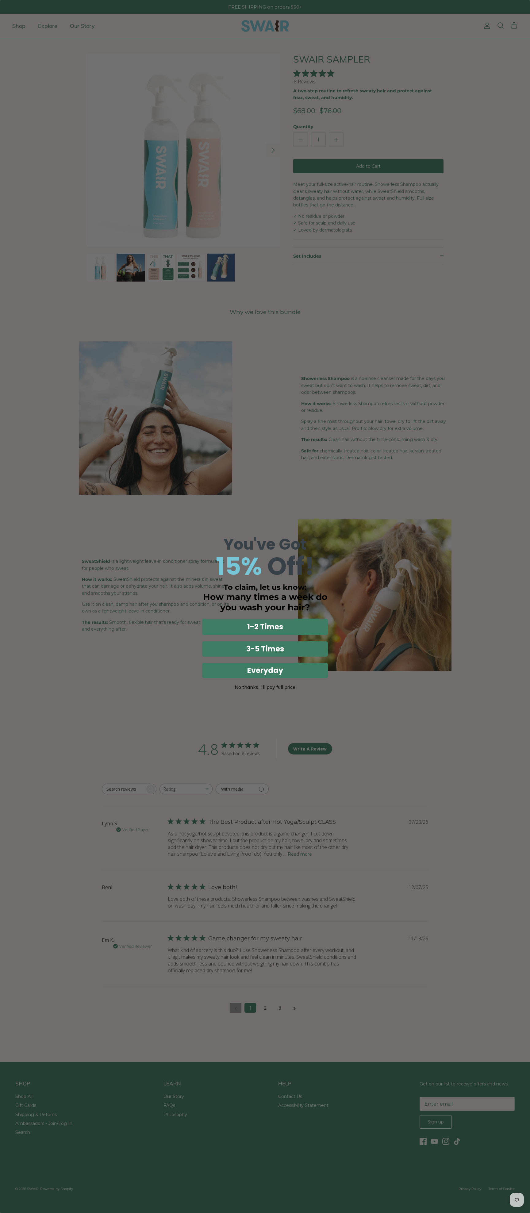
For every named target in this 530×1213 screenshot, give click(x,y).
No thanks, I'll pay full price (265, 687)
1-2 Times (265, 627)
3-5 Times (265, 649)
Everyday (265, 670)
